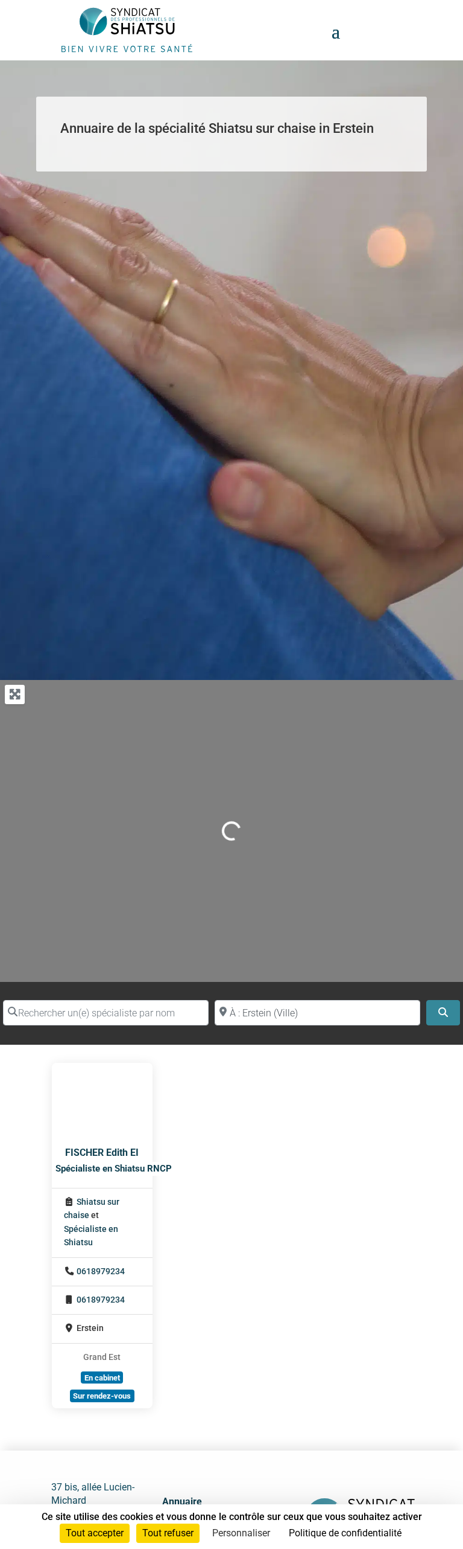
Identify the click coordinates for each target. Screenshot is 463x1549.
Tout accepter (95, 1533)
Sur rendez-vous (102, 1395)
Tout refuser (168, 1533)
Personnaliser (241, 1533)
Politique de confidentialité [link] (345, 1533)
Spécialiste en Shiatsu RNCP (113, 1168)
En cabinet (102, 1377)
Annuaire (182, 1501)
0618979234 (101, 1271)
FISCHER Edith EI (102, 1152)
